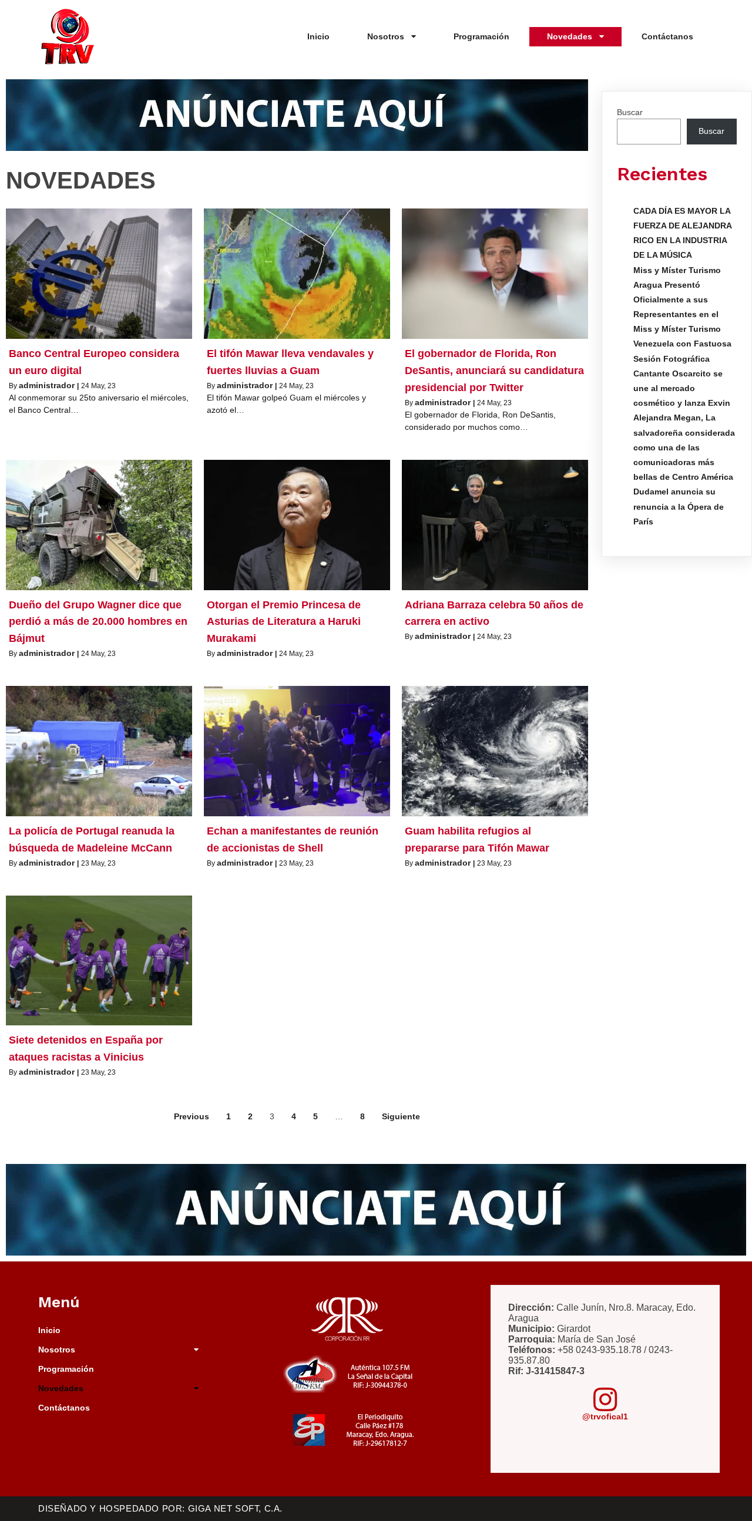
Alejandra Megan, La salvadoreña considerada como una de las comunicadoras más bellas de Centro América (684, 447)
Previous (191, 1116)
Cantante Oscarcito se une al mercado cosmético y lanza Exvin (681, 388)
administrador (47, 385)
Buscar (630, 112)
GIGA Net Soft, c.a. (235, 1508)
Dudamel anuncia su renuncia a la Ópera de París (678, 506)
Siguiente (401, 1116)
